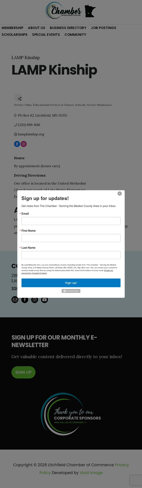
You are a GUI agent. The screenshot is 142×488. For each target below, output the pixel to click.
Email (25, 213)
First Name (28, 230)
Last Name (28, 247)
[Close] (120, 193)
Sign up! (71, 283)
